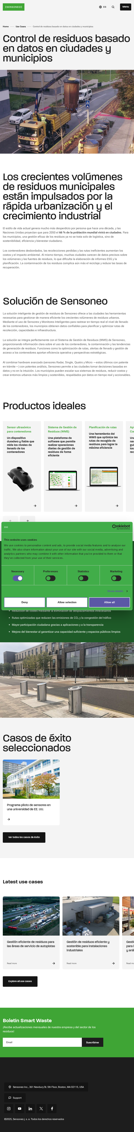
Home (6, 26)
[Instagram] (8, 1108)
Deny (24, 602)
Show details (115, 591)
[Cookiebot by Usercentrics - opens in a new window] (114, 527)
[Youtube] (19, 1108)
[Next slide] (27, 521)
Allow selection (67, 602)
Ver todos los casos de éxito (24, 837)
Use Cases (21, 26)
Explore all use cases (20, 981)
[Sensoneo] (13, 7)
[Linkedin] (30, 1108)
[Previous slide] (10, 521)
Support (17, 1097)
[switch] (50, 578)
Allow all (109, 602)
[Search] (113, 7)
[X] (41, 1108)
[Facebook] (52, 1108)
